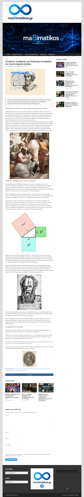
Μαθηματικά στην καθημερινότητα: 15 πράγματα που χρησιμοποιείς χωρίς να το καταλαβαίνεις (45, 397)
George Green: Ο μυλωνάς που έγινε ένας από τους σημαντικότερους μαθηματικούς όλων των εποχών (71, 94)
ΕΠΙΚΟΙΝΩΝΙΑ (52, 54)
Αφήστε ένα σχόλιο (24, 66)
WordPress (71, 495)
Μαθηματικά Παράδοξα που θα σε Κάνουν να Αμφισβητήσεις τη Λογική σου (12, 396)
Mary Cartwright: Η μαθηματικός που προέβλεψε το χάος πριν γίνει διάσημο (28, 396)
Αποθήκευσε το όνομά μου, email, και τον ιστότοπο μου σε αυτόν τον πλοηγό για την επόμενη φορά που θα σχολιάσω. (27, 455)
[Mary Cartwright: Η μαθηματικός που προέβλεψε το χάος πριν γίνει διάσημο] (29, 392)
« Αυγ (67, 488)
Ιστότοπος (8, 444)
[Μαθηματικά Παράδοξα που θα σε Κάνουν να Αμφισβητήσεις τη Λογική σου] (12, 392)
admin (18, 66)
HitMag (77, 495)
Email (7, 438)
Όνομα (7, 432)
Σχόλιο (7, 415)
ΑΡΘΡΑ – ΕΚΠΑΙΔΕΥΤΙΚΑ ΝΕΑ (31, 54)
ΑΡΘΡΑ (6, 59)
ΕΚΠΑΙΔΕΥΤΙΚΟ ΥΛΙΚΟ (17, 54)
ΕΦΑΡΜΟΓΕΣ (43, 54)
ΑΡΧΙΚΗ (8, 54)
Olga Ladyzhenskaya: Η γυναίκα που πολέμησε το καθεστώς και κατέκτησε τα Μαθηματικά (71, 104)
